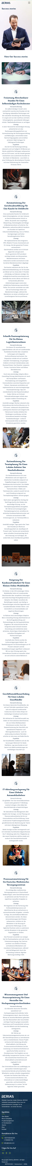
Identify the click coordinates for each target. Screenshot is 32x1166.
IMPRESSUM (9, 1164)
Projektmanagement (8, 1120)
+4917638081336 (9, 1138)
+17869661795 (8, 1140)
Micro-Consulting (7, 1118)
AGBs (25, 1164)
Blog (3, 1127)
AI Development (7, 1123)
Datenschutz (18, 1164)
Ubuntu (4, 1125)
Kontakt (4, 1129)
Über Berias (5, 1116)
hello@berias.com (9, 1143)
